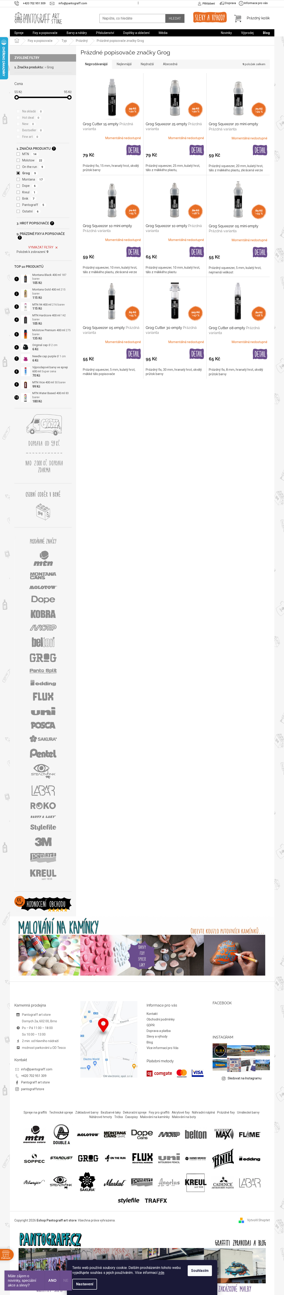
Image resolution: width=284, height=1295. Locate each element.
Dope (29, 186)
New (28, 124)
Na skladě (32, 111)
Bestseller (32, 130)
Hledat (175, 18)
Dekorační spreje (135, 1112)
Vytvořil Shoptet (258, 1220)
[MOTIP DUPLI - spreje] (169, 1134)
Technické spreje (61, 1112)
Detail (133, 150)
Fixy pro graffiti (159, 1112)
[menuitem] (19, 32)
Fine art (30, 136)
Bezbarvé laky (111, 1112)
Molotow (32, 160)
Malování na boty (184, 1117)
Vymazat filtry (40, 247)
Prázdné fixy (226, 1112)
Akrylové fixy (181, 1112)
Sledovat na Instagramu (245, 1078)
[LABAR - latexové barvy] (249, 1182)
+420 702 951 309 (33, 1076)
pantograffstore (32, 1089)
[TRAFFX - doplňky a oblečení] (155, 1200)
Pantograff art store (35, 1082)
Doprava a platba (159, 1031)
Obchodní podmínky (161, 1019)
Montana (32, 179)
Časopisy (131, 1117)
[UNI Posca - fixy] (169, 1158)
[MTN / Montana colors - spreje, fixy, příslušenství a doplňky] (34, 1134)
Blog (150, 1042)
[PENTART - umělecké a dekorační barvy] (142, 1182)
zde (161, 1272)
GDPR (151, 1025)
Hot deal (30, 117)
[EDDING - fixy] (250, 1158)
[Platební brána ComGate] (175, 1073)
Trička (118, 1117)
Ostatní (30, 211)
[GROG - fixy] (88, 1158)
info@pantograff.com (36, 1069)
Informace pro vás (255, 3)
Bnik (28, 198)
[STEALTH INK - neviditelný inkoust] (61, 1182)
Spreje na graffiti (35, 1112)
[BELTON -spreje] (196, 1134)
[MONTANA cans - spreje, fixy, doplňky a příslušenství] (115, 1134)
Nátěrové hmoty (100, 1117)
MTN (29, 154)
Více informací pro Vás (162, 1048)
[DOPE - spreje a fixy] (142, 1134)
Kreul (28, 192)
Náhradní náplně (203, 1112)
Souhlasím (200, 1270)
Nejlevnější (124, 64)
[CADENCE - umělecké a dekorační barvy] (222, 1182)
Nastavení (84, 1284)
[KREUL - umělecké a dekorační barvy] (196, 1182)
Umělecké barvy (248, 1112)
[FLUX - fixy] (142, 1158)
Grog (50, 67)
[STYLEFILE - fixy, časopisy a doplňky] (128, 1200)
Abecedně (170, 64)
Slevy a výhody (157, 1036)
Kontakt (152, 1014)
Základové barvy (87, 1112)
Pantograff (33, 205)
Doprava (230, 3)
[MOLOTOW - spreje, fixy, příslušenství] (88, 1134)
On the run (32, 167)
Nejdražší (147, 64)
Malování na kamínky (155, 1117)
